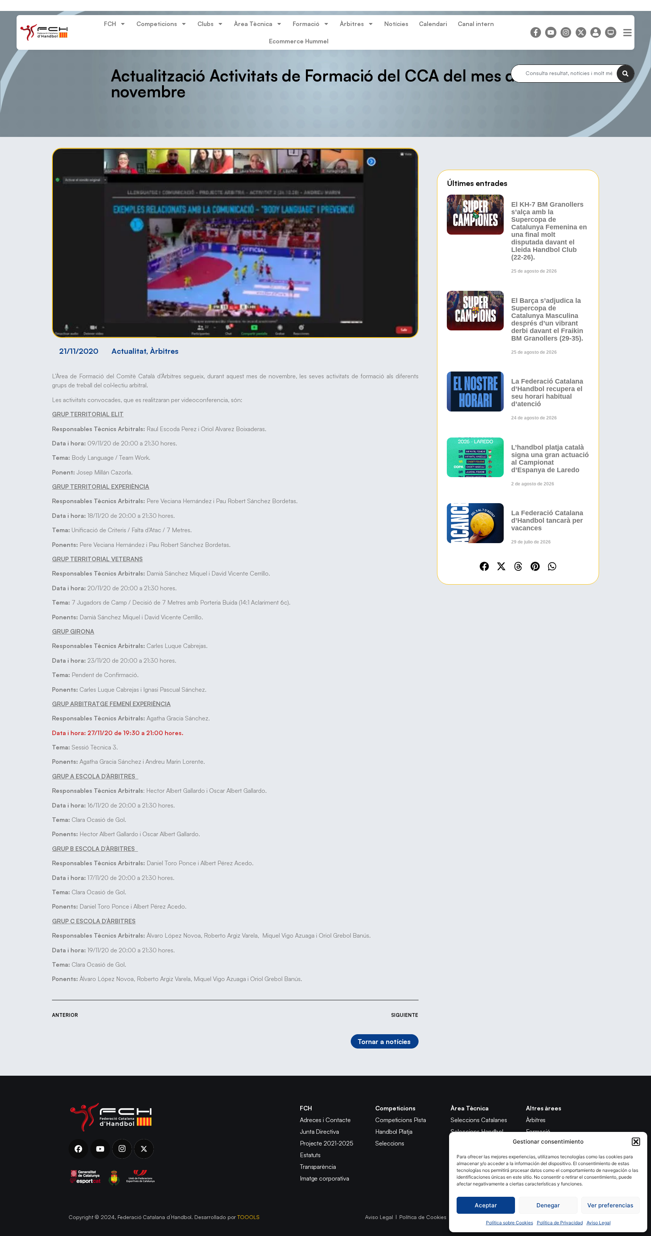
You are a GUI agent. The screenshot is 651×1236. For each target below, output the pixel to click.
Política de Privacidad (560, 1222)
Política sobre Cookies (509, 1222)
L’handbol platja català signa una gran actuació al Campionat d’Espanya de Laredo (550, 459)
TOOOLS (248, 1217)
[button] (636, 1141)
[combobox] (564, 73)
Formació (306, 24)
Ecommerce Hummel (299, 41)
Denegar (548, 1205)
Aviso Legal (599, 1222)
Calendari (433, 24)
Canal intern (476, 24)
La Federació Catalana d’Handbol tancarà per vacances (547, 520)
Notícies (396, 24)
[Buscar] (625, 73)
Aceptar (486, 1205)
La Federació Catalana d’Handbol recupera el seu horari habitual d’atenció (547, 393)
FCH (110, 24)
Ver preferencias (610, 1205)
